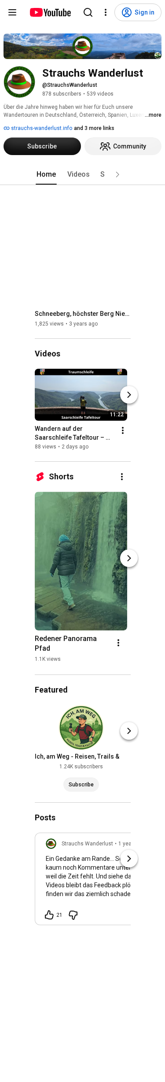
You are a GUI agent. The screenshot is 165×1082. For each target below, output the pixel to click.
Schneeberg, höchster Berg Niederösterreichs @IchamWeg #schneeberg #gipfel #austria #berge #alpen (83, 313)
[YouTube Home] (50, 12)
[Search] (88, 12)
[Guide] (12, 12)
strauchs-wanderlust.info (41, 128)
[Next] (129, 395)
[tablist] (83, 174)
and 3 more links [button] (94, 128)
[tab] (46, 174)
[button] (117, 174)
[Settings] (105, 12)
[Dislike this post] (73, 915)
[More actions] (123, 430)
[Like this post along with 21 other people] (49, 915)
